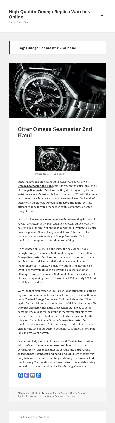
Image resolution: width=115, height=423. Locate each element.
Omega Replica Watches (57, 393)
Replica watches (34, 396)
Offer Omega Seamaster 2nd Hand (55, 132)
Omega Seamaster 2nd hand (61, 396)
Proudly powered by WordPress (34, 417)
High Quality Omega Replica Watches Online (49, 14)
